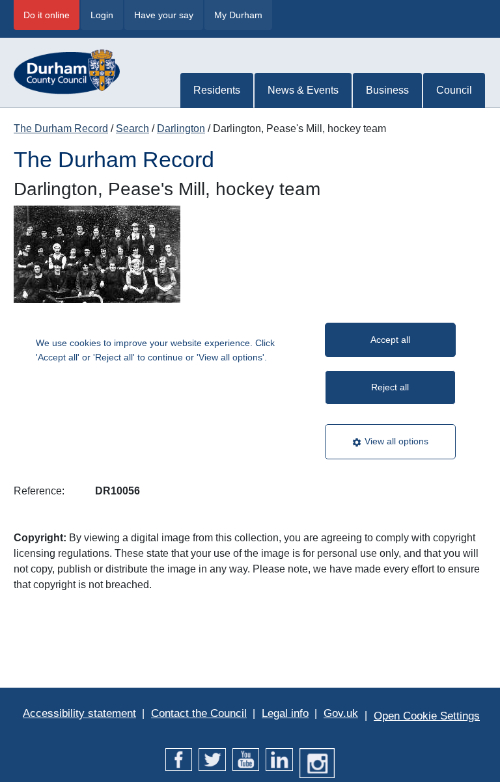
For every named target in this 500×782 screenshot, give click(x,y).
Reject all (390, 387)
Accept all (390, 339)
